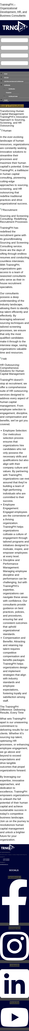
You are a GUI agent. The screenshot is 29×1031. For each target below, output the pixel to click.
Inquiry (6, 100)
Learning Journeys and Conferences (13, 81)
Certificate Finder (13, 96)
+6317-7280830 (6, 860)
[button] (14, 52)
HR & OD (6, 77)
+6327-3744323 (6, 858)
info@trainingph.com (4, 864)
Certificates (7, 85)
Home (5, 73)
